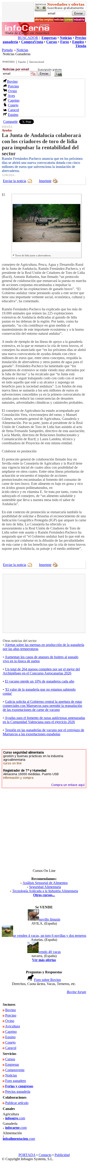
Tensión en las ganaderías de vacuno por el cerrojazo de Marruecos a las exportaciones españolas (43, 732)
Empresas (12, 1064)
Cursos (10, 1059)
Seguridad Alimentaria (45, 887)
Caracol (13, 110)
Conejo (13, 105)
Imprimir (45, 181)
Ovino (12, 91)
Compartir (10, 122)
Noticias (22, 50)
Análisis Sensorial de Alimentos (45, 883)
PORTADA (8, 61)
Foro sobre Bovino (47, 980)
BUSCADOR (28, 38)
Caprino (13, 100)
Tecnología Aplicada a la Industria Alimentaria (45, 891)
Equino (13, 115)
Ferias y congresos (19, 1086)
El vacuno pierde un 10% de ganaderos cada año (39, 681)
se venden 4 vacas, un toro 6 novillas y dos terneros (49, 935)
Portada (7, 50)
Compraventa (14, 1070)
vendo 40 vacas (50, 952)
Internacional (36, 61)
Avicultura (12, 1026)
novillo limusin (49, 919)
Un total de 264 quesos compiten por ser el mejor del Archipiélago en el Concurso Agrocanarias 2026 (41, 671)
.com (15, 1118)
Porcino (13, 86)
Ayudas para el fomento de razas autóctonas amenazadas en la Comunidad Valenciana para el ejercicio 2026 (44, 720)
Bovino (12, 81)
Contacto (45, 1155)
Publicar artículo (16, 1103)
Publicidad (62, 1155)
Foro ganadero (15, 1081)
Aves (11, 96)
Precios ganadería (17, 1091)
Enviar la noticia (14, 181)
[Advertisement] (38, 603)
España (22, 61)
